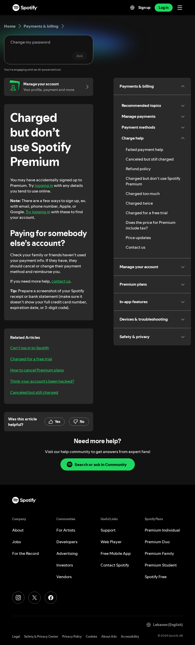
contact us (61, 281)
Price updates (138, 237)
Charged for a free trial (31, 359)
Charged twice (139, 203)
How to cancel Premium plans (37, 370)
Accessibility (130, 636)
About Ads (109, 636)
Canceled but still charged (34, 392)
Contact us (135, 247)
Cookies (91, 636)
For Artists (65, 530)
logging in (44, 185)
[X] (34, 598)
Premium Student (161, 565)
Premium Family (159, 553)
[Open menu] (180, 8)
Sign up (144, 7)
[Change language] (132, 8)
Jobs (16, 541)
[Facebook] (51, 598)
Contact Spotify (115, 565)
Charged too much (143, 193)
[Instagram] (18, 598)
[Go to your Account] (85, 87)
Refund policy (138, 168)
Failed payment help (144, 149)
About (18, 530)
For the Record (25, 553)
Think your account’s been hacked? (42, 381)
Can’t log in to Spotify (29, 347)
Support (108, 530)
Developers (66, 541)
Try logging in (38, 211)
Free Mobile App (116, 553)
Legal (16, 636)
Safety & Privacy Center (41, 636)
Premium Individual (162, 530)
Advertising (67, 553)
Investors (64, 565)
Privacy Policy (72, 636)
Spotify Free (156, 576)
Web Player (111, 541)
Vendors (64, 576)
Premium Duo (157, 541)
